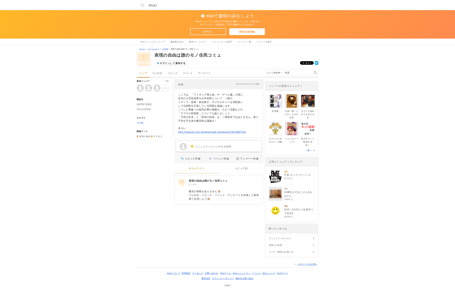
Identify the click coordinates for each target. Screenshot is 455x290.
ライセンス (197, 273)
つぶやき (157, 73)
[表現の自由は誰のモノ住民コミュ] (181, 182)
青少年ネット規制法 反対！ (308, 141)
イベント (188, 73)
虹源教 (275, 111)
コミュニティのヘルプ (280, 238)
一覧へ (308, 150)
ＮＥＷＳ (158, 136)
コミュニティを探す (222, 42)
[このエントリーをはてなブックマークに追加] (316, 64)
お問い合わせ (211, 273)
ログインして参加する (173, 63)
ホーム (142, 49)
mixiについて (173, 273)
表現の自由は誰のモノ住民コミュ (208, 180)
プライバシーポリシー (223, 278)
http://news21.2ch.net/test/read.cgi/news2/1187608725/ (212, 132)
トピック (172, 73)
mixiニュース (269, 273)
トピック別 (241, 168)
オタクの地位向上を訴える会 (308, 114)
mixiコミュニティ (241, 273)
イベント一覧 (244, 42)
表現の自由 (144, 136)
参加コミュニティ (198, 42)
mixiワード (282, 273)
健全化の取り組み (245, 278)
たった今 (192, 184)
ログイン (208, 31)
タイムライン (196, 168)
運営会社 (205, 278)
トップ (143, 73)
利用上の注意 (275, 245)
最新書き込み (177, 42)
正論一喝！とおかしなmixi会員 (291, 114)
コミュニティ (153, 49)
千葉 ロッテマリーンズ (297, 175)
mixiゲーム (225, 273)
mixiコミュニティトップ (152, 42)
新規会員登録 (247, 31)
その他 (165, 49)
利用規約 (186, 273)
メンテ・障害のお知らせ (281, 252)
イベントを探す (264, 42)
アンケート (204, 73)
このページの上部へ (307, 264)
